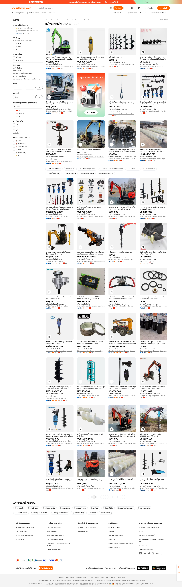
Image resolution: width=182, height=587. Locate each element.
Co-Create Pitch (21, 531)
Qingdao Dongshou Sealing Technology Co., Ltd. (91, 351)
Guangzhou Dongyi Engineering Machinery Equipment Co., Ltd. (153, 111)
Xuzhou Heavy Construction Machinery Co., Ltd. (91, 216)
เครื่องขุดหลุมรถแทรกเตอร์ (61, 513)
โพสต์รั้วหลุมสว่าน (54, 173)
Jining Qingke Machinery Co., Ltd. (88, 395)
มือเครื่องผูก (95, 508)
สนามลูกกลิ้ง (20, 508)
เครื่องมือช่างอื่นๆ (107, 513)
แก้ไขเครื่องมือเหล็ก (22, 513)
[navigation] (28, 259)
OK (39, 88)
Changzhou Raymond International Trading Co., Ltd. (153, 216)
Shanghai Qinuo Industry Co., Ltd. (150, 306)
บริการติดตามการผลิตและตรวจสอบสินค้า (58, 544)
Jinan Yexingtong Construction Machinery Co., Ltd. (91, 306)
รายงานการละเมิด (114, 547)
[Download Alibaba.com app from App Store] (143, 568)
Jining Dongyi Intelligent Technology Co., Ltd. (122, 216)
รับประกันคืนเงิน (52, 531)
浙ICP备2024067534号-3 (144, 584)
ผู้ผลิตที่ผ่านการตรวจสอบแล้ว (87, 527)
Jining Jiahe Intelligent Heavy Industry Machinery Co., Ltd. (122, 259)
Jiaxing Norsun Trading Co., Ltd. (56, 398)
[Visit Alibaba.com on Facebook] (140, 553)
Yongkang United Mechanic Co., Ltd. (151, 66)
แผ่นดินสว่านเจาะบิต (70, 173)
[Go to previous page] (90, 497)
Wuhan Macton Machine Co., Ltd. (57, 306)
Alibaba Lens (23, 568)
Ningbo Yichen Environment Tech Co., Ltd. (122, 158)
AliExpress (61, 577)
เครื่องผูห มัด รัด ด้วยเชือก (40, 513)
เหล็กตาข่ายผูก (66, 508)
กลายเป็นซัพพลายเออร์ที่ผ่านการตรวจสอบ (151, 540)
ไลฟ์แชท (111, 531)
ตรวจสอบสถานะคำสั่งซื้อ (147, 535)
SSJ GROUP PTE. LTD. (147, 261)
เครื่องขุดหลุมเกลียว (50, 508)
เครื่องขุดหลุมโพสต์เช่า (55, 169)
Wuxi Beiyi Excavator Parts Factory (57, 216)
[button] (111, 8)
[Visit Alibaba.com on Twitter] (149, 553)
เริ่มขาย (141, 531)
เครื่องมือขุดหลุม (34, 508)
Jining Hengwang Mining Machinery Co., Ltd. (91, 261)
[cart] (139, 8)
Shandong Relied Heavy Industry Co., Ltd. (121, 351)
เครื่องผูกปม (70, 169)
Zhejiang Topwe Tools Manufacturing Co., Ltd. (60, 161)
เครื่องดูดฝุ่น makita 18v (106, 173)
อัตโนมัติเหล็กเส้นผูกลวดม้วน (88, 169)
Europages (121, 577)
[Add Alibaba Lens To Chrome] (46, 568)
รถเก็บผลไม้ (93, 513)
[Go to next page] (123, 497)
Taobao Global (99, 577)
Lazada (91, 577)
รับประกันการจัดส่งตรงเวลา (56, 535)
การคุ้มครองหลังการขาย (55, 539)
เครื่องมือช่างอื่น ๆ (79, 513)
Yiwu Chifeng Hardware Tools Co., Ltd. (120, 306)
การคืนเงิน (111, 539)
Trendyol (113, 577)
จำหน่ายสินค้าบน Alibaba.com (149, 527)
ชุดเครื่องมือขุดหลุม (81, 508)
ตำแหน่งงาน (20, 539)
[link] (179, 567)
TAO (107, 577)
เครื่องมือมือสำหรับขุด (88, 173)
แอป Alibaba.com (129, 568)
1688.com (69, 577)
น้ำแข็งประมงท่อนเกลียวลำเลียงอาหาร (112, 169)
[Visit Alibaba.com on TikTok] (161, 553)
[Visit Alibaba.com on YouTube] (157, 553)
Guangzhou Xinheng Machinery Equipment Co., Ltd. (153, 351)
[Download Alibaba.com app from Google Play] (159, 568)
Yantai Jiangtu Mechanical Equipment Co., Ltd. (60, 351)
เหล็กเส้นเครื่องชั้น (150, 169)
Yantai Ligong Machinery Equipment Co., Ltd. (91, 157)
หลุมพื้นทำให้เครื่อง (145, 508)
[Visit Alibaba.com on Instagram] (153, 553)
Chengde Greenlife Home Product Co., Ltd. (122, 114)
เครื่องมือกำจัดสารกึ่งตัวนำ (126, 508)
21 (119, 497)
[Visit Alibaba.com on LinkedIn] (144, 553)
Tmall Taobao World (80, 577)
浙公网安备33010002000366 (125, 584)
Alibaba (47, 20)
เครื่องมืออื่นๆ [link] (87, 20)
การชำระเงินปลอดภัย (54, 527)
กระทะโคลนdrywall (134, 169)
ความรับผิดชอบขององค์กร (24, 535)
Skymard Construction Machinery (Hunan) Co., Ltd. (91, 66)
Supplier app (98, 568)
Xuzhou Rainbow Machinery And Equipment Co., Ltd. (60, 66)
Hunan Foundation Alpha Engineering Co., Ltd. (153, 158)
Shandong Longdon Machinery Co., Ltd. (59, 111)
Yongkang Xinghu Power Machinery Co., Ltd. (122, 64)
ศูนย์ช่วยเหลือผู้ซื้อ (114, 527)
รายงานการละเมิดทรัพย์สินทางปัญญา (120, 543)
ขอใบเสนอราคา (83, 531)
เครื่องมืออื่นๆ (75, 20)
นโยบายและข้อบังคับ (54, 549)
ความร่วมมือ (143, 545)
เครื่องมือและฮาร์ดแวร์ (60, 20)
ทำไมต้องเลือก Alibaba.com (25, 527)
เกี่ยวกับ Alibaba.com (23, 523)
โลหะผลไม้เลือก (109, 508)
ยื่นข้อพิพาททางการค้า (115, 535)
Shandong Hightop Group (54, 261)
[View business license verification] (110, 584)
